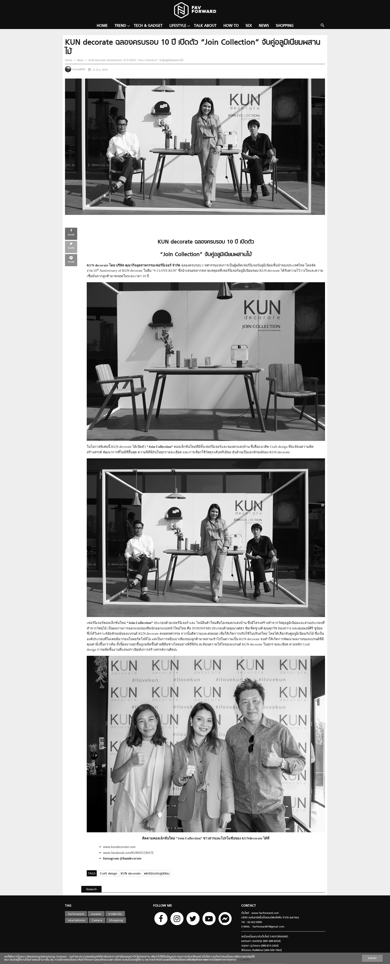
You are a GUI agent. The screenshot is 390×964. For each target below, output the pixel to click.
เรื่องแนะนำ (91, 890)
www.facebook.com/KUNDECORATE (128, 853)
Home (102, 26)
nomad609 (78, 69)
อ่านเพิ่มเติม (243, 960)
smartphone (76, 920)
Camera (97, 920)
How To (231, 26)
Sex (249, 26)
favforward (76, 914)
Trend (120, 26)
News (264, 26)
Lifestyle (177, 26)
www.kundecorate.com (119, 847)
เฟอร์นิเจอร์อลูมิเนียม (156, 873)
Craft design (108, 873)
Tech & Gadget (148, 26)
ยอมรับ (372, 958)
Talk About (205, 26)
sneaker (96, 914)
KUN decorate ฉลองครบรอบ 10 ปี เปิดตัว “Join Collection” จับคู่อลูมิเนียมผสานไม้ (135, 60)
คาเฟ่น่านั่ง (115, 914)
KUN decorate (131, 873)
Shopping (285, 26)
